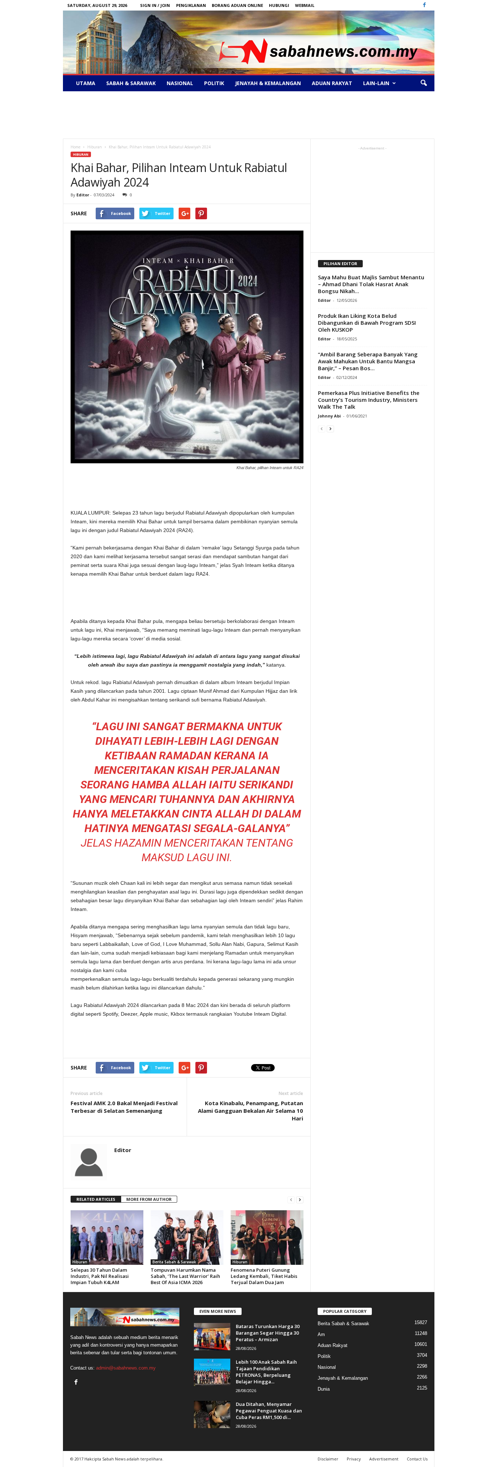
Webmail (304, 5)
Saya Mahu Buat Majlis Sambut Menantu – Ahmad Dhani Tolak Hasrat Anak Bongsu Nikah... (371, 284)
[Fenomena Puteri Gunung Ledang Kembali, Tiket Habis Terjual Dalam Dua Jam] (267, 1237)
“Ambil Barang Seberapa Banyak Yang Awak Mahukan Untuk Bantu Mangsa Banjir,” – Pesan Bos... (368, 361)
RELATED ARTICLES (95, 1199)
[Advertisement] (248, 115)
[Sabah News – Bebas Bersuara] (248, 42)
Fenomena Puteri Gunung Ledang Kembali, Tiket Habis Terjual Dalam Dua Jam (264, 1276)
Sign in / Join (155, 5)
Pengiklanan (191, 5)
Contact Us (417, 1459)
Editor (82, 194)
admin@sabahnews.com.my (126, 1368)
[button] (424, 83)
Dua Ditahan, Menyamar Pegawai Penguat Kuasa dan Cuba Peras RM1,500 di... (269, 1410)
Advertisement (383, 1459)
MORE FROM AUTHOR (149, 1199)
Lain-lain (376, 83)
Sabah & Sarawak (131, 83)
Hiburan (80, 154)
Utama (85, 83)
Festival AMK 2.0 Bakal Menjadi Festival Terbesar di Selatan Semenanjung (124, 1106)
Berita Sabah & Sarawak (174, 1261)
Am (321, 1334)
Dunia (324, 1389)
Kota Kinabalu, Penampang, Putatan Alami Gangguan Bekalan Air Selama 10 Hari (250, 1110)
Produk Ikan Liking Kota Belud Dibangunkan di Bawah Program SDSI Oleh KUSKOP (367, 322)
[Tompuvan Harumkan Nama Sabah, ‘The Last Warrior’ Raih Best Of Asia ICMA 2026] (187, 1237)
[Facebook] (424, 5)
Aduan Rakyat (332, 83)
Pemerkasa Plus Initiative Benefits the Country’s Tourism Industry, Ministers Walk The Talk (369, 399)
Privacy (354, 1459)
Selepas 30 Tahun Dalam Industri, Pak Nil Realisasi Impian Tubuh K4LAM (100, 1276)
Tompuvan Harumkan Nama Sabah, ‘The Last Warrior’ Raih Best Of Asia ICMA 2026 (185, 1276)
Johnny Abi (329, 416)
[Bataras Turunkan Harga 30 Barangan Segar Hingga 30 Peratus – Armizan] (212, 1336)
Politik (214, 83)
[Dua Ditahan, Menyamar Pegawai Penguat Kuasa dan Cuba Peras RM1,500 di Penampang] (212, 1414)
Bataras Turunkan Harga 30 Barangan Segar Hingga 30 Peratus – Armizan (267, 1333)
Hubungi (279, 5)
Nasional (180, 83)
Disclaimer (328, 1459)
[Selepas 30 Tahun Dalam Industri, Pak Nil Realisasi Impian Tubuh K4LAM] (107, 1237)
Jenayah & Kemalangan (268, 83)
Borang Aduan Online (237, 5)
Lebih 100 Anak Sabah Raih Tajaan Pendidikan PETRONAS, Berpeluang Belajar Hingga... (266, 1372)
